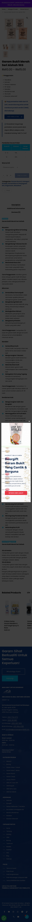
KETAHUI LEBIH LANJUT (16, 493)
